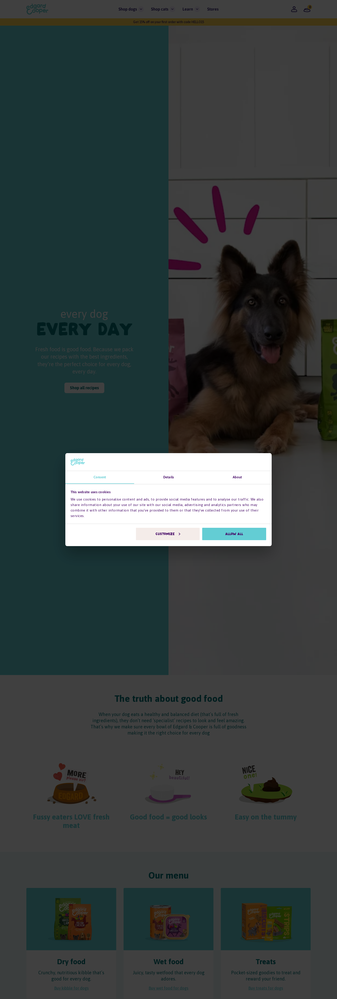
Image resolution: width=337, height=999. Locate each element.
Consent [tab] (100, 477)
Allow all (234, 534)
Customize (165, 534)
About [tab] (237, 477)
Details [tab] (168, 477)
